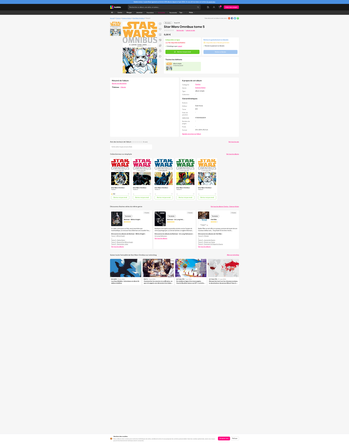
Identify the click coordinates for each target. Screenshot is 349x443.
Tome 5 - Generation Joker (119, 244)
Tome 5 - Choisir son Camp (206, 242)
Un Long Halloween (161, 236)
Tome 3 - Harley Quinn (118, 240)
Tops (180, 12)
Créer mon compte (231, 7)
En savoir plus (211, 2)
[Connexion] (214, 7)
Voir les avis (180, 30)
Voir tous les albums (232, 154)
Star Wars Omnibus (138, 18)
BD (112, 12)
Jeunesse (139, 12)
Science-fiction (126, 18)
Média (191, 12)
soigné (180, 46)
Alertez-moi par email (184, 52)
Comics (120, 12)
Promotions (150, 12)
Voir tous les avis (233, 142)
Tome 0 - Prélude (203, 236)
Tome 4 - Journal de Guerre (206, 240)
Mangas (129, 12)
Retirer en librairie (220, 52)
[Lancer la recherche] (198, 7)
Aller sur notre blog (233, 255)
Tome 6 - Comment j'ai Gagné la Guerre (210, 244)
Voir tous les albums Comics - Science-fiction (225, 206)
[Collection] (208, 7)
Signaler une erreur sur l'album (191, 134)
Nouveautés (173, 12)
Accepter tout (223, 438)
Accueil (112, 18)
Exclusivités (161, 12)
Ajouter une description (119, 83)
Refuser (234, 438)
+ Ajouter (123, 87)
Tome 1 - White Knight (118, 236)
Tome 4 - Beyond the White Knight (122, 242)
